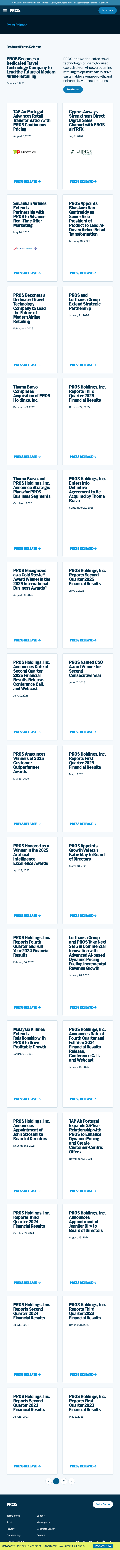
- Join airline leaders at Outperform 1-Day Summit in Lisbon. (43, 1546)
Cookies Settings (15, 1541)
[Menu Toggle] (5, 10)
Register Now (103, 1546)
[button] (116, 1546)
